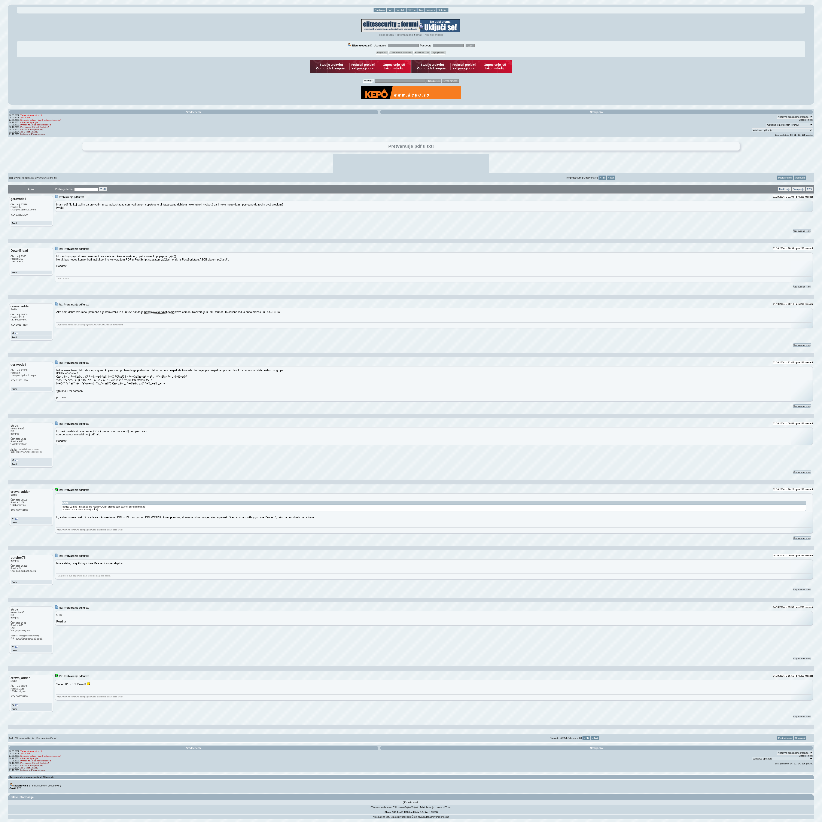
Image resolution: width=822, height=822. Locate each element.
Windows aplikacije (24, 178)
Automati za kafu (381, 817)
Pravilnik (400, 10)
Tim (421, 10)
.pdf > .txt (25, 117)
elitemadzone (405, 34)
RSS (427, 34)
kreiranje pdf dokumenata (33, 134)
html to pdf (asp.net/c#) (31, 129)
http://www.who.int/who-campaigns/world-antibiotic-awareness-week (90, 324)
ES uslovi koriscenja (381, 807)
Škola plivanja (418, 817)
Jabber (13, 449)
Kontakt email (411, 802)
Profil (14, 223)
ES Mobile (437, 34)
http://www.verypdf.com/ (159, 312)
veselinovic (54, 785)
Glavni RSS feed (393, 812)
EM (432, 812)
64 (799, 135)
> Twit (611, 177)
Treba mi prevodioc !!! (31, 115)
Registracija (382, 53)
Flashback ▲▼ (422, 53)
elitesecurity (386, 34)
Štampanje (798, 189)
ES (436, 812)
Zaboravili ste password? (401, 53)
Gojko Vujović (411, 807)
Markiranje (784, 189)
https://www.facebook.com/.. (29, 452)
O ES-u (411, 10)
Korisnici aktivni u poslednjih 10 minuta (31, 777)
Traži (103, 189)
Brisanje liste (806, 120)
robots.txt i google (29, 122)
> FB (602, 177)
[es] (11, 178)
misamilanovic (39, 785)
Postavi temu (785, 177)
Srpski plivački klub (401, 817)
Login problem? (438, 53)
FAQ (390, 10)
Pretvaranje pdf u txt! (46, 178)
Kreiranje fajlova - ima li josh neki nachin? (40, 120)
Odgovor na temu (802, 231)
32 (795, 135)
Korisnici (430, 10)
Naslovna (380, 10)
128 (804, 135)
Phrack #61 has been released (35, 125)
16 (791, 135)
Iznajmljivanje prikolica (437, 817)
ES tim (447, 807)
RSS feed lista (411, 812)
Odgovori (800, 177)
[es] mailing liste (23, 630)
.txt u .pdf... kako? (29, 132)
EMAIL (418, 34)
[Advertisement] (411, 163)
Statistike (442, 10)
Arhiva (424, 812)
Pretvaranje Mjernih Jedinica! (34, 127)
